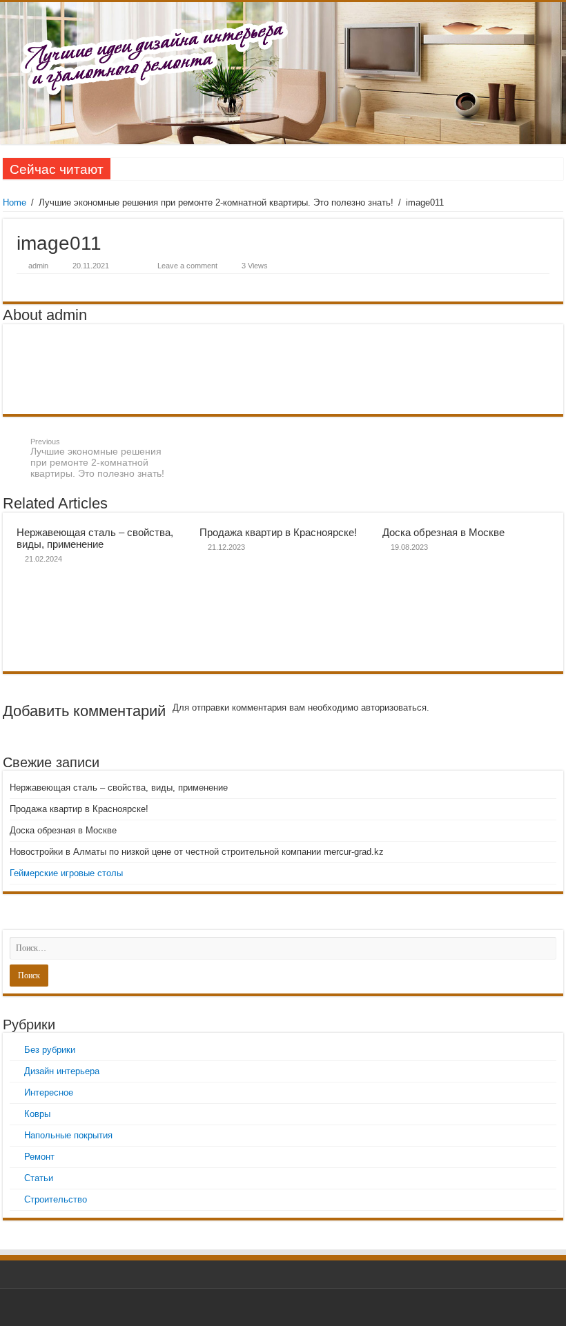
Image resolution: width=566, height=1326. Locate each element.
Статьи (38, 1178)
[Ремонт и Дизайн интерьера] (283, 73)
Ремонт (39, 1156)
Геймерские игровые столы (66, 873)
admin (38, 265)
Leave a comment (187, 265)
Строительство (55, 1199)
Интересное (48, 1092)
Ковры (37, 1114)
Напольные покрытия (68, 1135)
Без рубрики (49, 1050)
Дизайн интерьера (61, 1071)
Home (14, 202)
